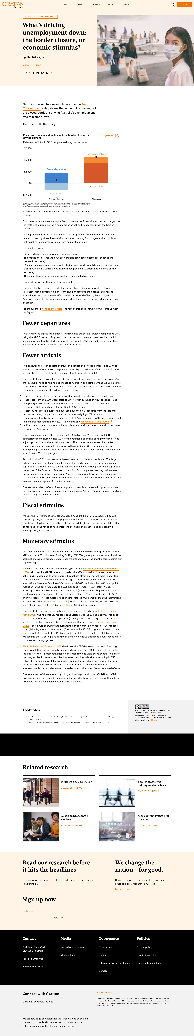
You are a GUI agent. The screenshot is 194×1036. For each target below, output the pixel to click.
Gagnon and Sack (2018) (56, 601)
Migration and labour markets (40, 17)
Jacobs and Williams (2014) (95, 422)
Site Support (108, 1006)
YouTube (48, 1002)
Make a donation (124, 889)
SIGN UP (58, 918)
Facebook (38, 1002)
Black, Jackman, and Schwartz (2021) (42, 646)
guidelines (153, 720)
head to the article (52, 309)
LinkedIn (27, 1002)
